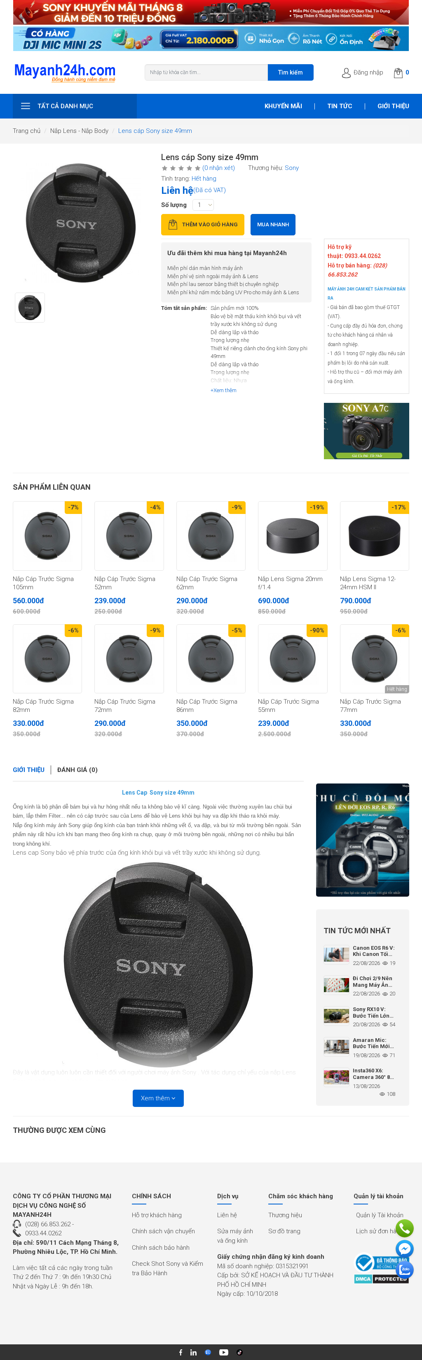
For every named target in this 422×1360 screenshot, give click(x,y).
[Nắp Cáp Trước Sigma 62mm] (211, 535)
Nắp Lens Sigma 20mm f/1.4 (290, 583)
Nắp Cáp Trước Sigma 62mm (206, 583)
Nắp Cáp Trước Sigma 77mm (370, 706)
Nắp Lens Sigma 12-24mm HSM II (368, 583)
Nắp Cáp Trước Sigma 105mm (43, 583)
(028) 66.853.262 (47, 1224)
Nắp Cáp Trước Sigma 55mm (288, 706)
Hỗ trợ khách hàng (157, 1215)
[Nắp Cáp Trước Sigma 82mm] (47, 658)
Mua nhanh (273, 224)
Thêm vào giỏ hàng (210, 224)
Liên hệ (227, 1215)
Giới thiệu (393, 106)
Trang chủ (26, 131)
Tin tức (339, 106)
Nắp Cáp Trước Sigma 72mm (124, 706)
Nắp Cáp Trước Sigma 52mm (124, 583)
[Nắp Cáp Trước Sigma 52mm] (129, 535)
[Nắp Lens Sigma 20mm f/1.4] (292, 535)
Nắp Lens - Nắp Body (79, 131)
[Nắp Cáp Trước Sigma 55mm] (292, 658)
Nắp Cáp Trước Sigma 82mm (43, 706)
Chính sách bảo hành (161, 1247)
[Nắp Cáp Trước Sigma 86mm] (211, 658)
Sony (292, 168)
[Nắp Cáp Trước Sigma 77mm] (374, 658)
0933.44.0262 (43, 1233)
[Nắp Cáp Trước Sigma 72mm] (129, 658)
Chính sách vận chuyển (163, 1231)
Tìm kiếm (290, 72)
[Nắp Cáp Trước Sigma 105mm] (47, 535)
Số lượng (174, 205)
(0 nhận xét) (218, 168)
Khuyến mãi (283, 106)
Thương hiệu (285, 1215)
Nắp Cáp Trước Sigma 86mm (206, 706)
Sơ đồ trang (284, 1231)
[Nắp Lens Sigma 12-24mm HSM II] (374, 535)
